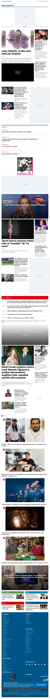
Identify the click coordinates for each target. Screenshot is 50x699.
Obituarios (28, 636)
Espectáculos (5, 129)
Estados (4, 632)
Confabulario (5, 643)
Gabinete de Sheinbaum (5, 625)
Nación (4, 616)
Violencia (30, 688)
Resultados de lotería (29, 652)
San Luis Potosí (29, 623)
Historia (10, 689)
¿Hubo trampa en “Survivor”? (10, 154)
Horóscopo (28, 649)
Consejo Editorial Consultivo (14, 688)
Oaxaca (27, 617)
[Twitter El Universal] (32, 665)
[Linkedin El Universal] (44, 665)
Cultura (4, 642)
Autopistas (5, 655)
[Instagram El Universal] (38, 665)
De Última (5, 664)
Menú (4, 651)
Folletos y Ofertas (29, 632)
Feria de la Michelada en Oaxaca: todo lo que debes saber (8, 607)
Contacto (39, 689)
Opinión (4, 127)
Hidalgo (27, 620)
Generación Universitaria (28, 639)
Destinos (4, 666)
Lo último (7, 297)
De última (5, 652)
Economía (5, 637)
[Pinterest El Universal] (41, 665)
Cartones (4, 636)
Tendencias (5, 645)
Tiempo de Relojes (7, 669)
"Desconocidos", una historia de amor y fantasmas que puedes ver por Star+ (24, 504)
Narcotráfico (5, 633)
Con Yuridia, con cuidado (10, 146)
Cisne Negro (5, 670)
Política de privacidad (35, 694)
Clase (4, 660)
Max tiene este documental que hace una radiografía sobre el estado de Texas (25, 562)
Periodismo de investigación (6, 621)
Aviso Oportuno (29, 633)
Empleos (28, 635)
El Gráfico (28, 641)
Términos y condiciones (31, 689)
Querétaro (28, 621)
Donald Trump (6, 629)
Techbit (4, 649)
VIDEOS (5, 416)
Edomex (27, 616)
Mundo (4, 627)
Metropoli (5, 630)
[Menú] (47, 1)
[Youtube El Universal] (35, 665)
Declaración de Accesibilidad (19, 689)
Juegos (27, 646)
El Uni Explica (6, 623)
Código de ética (24, 688)
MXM (4, 648)
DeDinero (28, 644)
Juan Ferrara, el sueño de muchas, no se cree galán (16, 131)
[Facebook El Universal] (29, 665)
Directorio (5, 688)
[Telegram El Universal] (26, 665)
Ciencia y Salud (6, 646)
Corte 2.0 (5, 617)
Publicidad (35, 688)
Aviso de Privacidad (43, 688)
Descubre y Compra (30, 630)
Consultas (5, 656)
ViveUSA (27, 645)
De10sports (28, 642)
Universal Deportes (7, 639)
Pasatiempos (28, 648)
